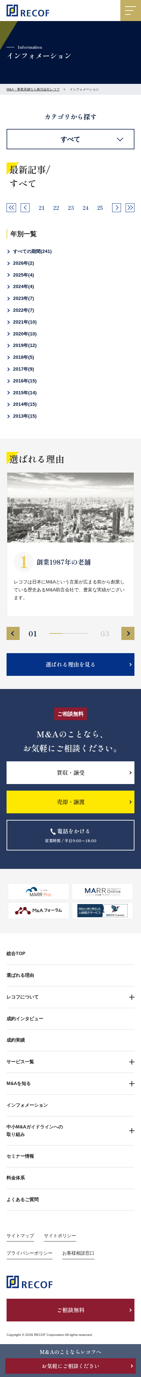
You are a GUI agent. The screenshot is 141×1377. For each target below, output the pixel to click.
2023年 (22, 298)
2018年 (22, 357)
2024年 (22, 286)
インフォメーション (27, 1105)
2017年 (22, 369)
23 (71, 207)
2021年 (24, 322)
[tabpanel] (70, 544)
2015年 (24, 392)
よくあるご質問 (23, 1199)
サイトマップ (20, 1235)
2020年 (24, 333)
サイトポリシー (60, 1235)
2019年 (24, 345)
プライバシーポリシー (29, 1253)
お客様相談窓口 (78, 1253)
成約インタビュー (25, 1018)
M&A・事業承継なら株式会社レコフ (33, 89)
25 (100, 207)
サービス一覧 (20, 1061)
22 (56, 207)
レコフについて (23, 996)
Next (127, 633)
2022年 (22, 310)
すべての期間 (31, 251)
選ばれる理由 (20, 975)
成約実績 (16, 1040)
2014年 (24, 404)
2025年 (22, 275)
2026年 (22, 263)
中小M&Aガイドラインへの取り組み (35, 1130)
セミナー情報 (20, 1156)
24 (86, 207)
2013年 (24, 416)
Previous (13, 633)
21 (42, 207)
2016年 (24, 380)
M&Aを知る (19, 1083)
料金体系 (16, 1177)
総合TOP (16, 953)
